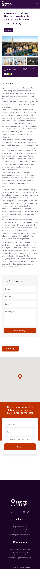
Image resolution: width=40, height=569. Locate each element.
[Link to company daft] (24, 512)
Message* (9, 311)
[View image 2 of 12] (7, 61)
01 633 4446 (17, 282)
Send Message (20, 330)
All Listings (10, 349)
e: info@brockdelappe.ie (20, 534)
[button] (32, 61)
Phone (8, 296)
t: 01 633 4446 (20, 532)
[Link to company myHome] (28, 512)
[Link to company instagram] (20, 512)
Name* (8, 289)
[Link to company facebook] (16, 512)
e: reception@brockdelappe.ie (20, 557)
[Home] (7, 4)
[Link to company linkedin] (12, 512)
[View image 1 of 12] (20, 46)
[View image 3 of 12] (20, 61)
